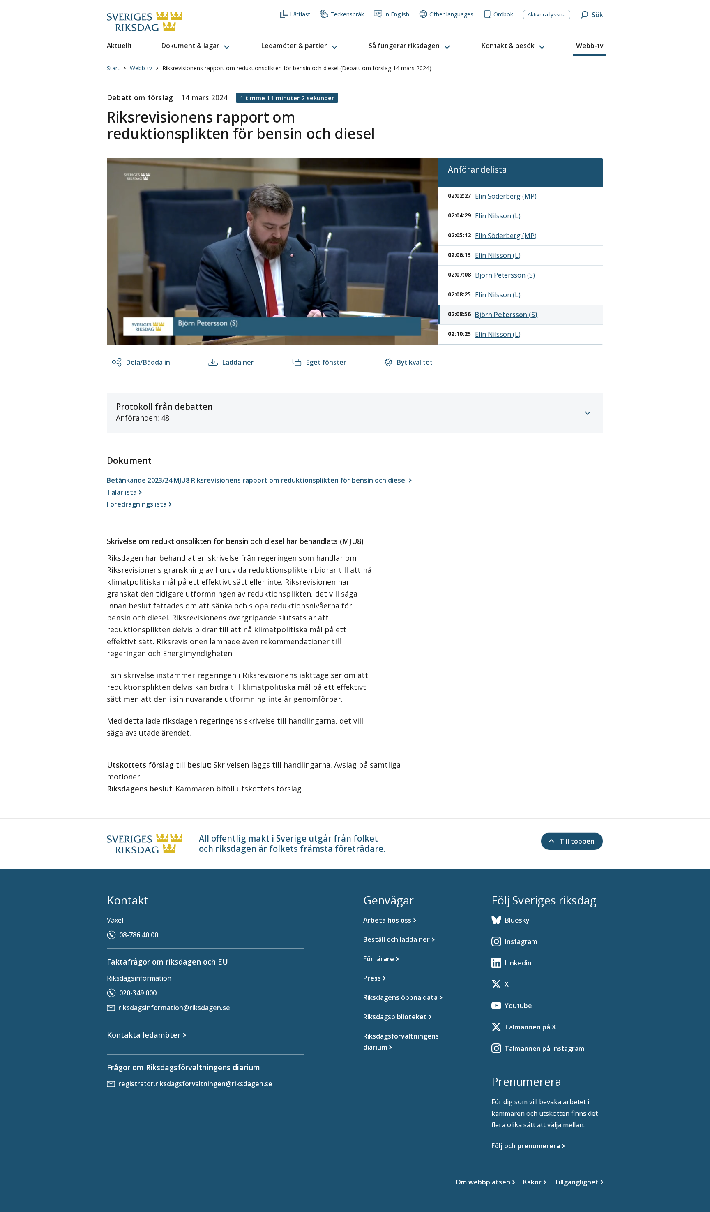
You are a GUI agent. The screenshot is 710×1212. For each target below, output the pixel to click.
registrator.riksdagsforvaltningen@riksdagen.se (195, 1083)
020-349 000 (138, 992)
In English (396, 14)
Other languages (451, 14)
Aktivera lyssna (547, 14)
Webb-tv (141, 68)
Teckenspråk (347, 14)
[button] (196, 46)
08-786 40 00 (138, 934)
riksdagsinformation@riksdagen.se (174, 1007)
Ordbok (503, 14)
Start (113, 68)
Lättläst (300, 14)
